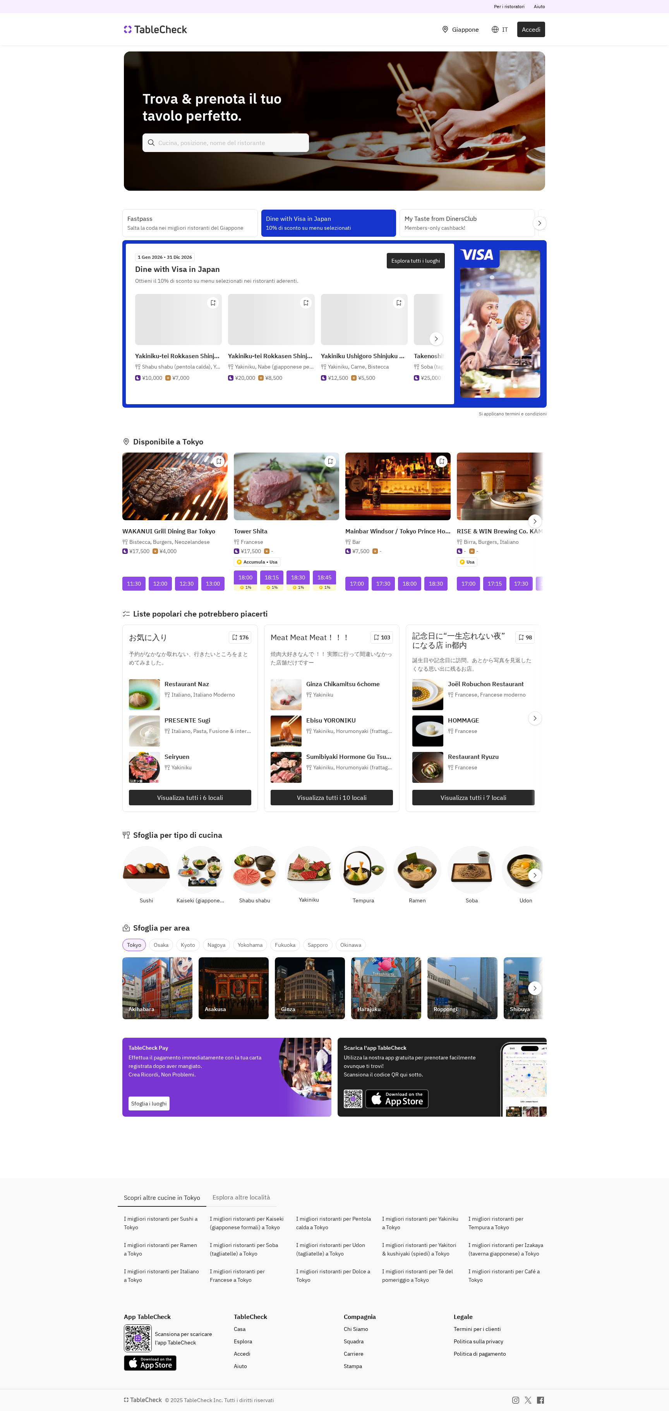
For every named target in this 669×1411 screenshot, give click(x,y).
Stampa (353, 1366)
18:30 (298, 577)
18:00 (245, 577)
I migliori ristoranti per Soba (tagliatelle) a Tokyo (244, 1249)
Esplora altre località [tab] (241, 1197)
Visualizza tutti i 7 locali (473, 797)
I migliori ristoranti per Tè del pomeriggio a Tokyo (417, 1275)
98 (529, 637)
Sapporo (318, 944)
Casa (239, 1329)
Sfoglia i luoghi (149, 1103)
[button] (181, 374)
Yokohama (250, 944)
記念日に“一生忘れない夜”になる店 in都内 (458, 640)
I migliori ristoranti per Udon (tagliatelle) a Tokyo (330, 1249)
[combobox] (225, 142)
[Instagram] (515, 1400)
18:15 (272, 577)
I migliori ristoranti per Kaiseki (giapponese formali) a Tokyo (247, 1223)
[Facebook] (540, 1400)
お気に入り (148, 637)
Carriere (354, 1353)
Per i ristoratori (509, 6)
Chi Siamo (356, 1329)
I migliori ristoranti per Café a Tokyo (504, 1275)
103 (385, 637)
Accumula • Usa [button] (261, 562)
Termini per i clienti (477, 1329)
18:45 (324, 577)
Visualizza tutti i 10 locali (332, 797)
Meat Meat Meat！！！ (310, 637)
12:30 (187, 583)
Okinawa (350, 944)
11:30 (134, 583)
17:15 (495, 583)
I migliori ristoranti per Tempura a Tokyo (495, 1223)
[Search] (151, 142)
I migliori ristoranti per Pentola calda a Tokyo (333, 1223)
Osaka (161, 944)
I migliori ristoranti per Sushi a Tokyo (160, 1223)
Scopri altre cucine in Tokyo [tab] (162, 1197)
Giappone (465, 29)
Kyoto (188, 944)
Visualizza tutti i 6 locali (190, 797)
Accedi (531, 29)
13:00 (213, 583)
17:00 (357, 583)
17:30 (383, 583)
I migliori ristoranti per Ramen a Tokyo (160, 1249)
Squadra (354, 1341)
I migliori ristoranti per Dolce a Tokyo (333, 1275)
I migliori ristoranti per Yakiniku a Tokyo (420, 1223)
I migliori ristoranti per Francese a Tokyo (237, 1275)
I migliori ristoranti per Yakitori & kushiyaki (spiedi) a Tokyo (419, 1249)
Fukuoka (285, 944)
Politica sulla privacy (478, 1341)
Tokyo (134, 944)
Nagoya (216, 944)
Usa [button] (471, 562)
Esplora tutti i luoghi (415, 260)
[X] (528, 1400)
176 (244, 637)
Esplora (243, 1341)
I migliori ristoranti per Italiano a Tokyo (161, 1275)
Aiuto (539, 6)
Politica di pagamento (480, 1353)
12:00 (160, 583)
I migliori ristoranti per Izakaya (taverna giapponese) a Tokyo (505, 1249)
